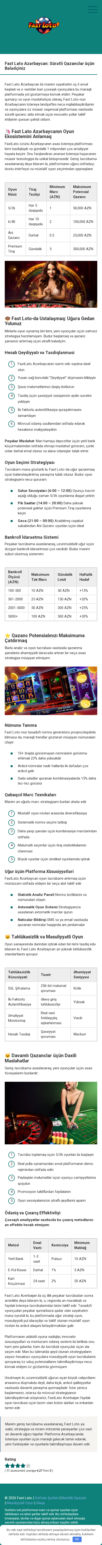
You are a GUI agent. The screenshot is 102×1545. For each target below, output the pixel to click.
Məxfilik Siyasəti (73, 1498)
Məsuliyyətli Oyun (20, 1503)
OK (77, 1539)
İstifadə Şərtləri (47, 1498)
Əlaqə (40, 1503)
